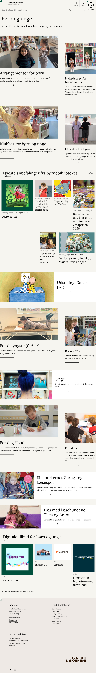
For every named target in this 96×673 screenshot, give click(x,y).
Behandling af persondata (18, 641)
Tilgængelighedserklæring (18, 643)
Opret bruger (56, 609)
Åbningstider (56, 621)
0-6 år (24, 591)
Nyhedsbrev (56, 624)
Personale (55, 611)
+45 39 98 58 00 (14, 617)
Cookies (12, 646)
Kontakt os (13, 620)
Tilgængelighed (14, 638)
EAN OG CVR (13, 623)
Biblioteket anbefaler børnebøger (13, 591)
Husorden (55, 619)
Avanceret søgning (79, 10)
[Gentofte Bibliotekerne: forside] (76, 659)
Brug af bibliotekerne (59, 616)
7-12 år (29, 591)
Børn (32, 591)
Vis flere (90, 173)
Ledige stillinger (57, 614)
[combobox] (36, 10)
